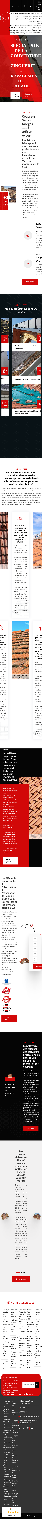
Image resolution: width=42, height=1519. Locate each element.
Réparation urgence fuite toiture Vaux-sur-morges (5, 1331)
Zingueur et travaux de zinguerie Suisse (25, 29)
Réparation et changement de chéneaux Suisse (30, 17)
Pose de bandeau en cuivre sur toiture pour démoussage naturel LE (12, 29)
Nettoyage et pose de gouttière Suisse (21, 29)
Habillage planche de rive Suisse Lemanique (13, 347)
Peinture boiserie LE (21, 15)
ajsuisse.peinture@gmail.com (29, 1416)
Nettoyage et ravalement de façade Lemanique (16, 29)
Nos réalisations (17, 95)
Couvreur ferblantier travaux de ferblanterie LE (26, 17)
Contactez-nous (28, 95)
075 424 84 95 (24, 1412)
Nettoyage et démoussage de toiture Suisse (30, 29)
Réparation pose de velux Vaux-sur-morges (13, 1343)
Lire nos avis (11, 1515)
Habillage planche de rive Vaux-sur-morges (5, 1315)
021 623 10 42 (24, 1408)
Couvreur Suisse (12, 14)
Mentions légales (31, 1516)
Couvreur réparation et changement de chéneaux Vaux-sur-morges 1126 (21, 1342)
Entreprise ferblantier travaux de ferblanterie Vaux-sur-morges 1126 (21, 1319)
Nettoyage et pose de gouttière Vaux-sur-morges (13, 1327)
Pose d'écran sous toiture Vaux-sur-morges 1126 (37, 1333)
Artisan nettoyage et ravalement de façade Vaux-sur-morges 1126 (38, 1354)
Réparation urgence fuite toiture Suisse (35, 29)
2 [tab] (21, 1272)
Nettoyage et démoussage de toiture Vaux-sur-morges (5, 1350)
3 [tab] (24, 1272)
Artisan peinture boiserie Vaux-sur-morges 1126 (13, 1359)
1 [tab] (18, 1272)
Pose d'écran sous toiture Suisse (17, 17)
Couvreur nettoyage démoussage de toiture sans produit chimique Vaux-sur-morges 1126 (29, 1335)
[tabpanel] (21, 1205)
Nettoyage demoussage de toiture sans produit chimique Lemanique (5, 1488)
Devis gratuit (30, 282)
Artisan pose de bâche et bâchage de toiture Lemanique (35, 17)
